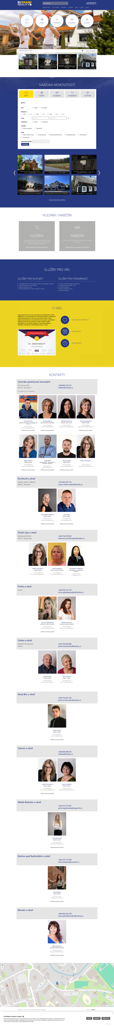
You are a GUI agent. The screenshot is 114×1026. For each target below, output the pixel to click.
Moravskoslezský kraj (56, 135)
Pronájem (44, 108)
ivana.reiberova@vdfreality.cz (70, 484)
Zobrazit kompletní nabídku (57, 200)
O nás (87, 7)
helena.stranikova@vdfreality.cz (71, 538)
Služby (81, 7)
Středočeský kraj (70, 135)
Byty (26, 96)
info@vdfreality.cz (91, 4)
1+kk (24, 114)
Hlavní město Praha (28, 135)
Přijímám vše (106, 1018)
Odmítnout (96, 1018)
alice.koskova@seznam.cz (68, 862)
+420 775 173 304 (64, 860)
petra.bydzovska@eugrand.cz (70, 808)
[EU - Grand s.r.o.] (26, 3)
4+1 (63, 114)
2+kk (37, 114)
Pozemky (57, 96)
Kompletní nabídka (90, 51)
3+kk (50, 114)
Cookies (44, 1009)
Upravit (89, 1018)
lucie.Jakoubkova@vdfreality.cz (71, 592)
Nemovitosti (46, 7)
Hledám (70, 7)
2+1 (44, 114)
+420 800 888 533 (91, 2)
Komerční (72, 96)
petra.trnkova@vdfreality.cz (69, 700)
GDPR (76, 7)
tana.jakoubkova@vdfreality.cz (70, 916)
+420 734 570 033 (64, 536)
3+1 (57, 114)
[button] (57, 983)
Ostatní (87, 96)
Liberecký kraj (42, 135)
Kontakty (64, 7)
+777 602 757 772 (64, 482)
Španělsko (39, 128)
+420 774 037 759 (64, 698)
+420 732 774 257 (64, 806)
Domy (41, 96)
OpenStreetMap (110, 1006)
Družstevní (45, 122)
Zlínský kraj (26, 137)
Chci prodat (55, 7)
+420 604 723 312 (64, 385)
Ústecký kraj (82, 135)
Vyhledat (66, 3)
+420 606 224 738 (64, 913)
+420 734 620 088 (64, 644)
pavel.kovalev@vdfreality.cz (69, 646)
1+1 (30, 114)
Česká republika (27, 128)
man (94, 1009)
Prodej (35, 108)
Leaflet (103, 1006)
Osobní (35, 122)
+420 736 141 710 (64, 590)
